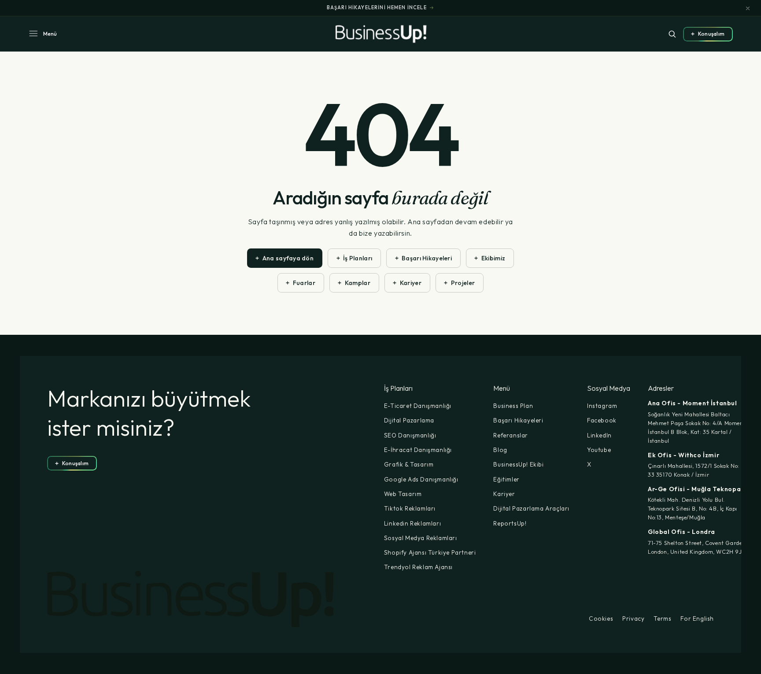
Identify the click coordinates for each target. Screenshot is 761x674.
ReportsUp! (509, 523)
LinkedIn (599, 435)
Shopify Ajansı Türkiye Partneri (430, 552)
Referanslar (510, 435)
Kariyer (504, 494)
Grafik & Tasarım (409, 464)
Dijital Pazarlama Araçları (531, 508)
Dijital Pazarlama (409, 420)
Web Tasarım (403, 494)
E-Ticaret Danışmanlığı (417, 406)
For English (697, 619)
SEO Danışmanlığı (410, 435)
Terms (662, 619)
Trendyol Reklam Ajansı (418, 567)
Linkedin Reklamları (412, 523)
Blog (500, 450)
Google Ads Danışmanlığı (421, 479)
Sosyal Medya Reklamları (420, 538)
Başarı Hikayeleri (518, 420)
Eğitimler (506, 479)
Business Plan (513, 406)
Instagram (602, 406)
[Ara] (672, 34)
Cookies (601, 619)
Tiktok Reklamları (410, 508)
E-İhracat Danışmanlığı (418, 450)
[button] (42, 34)
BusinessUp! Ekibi (518, 464)
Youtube (599, 450)
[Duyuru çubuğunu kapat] (748, 8)
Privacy (633, 619)
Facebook (602, 420)
